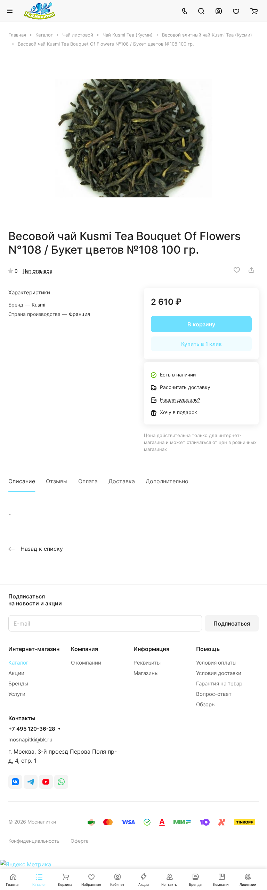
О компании (86, 662)
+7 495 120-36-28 (31, 729)
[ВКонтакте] (15, 782)
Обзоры (206, 704)
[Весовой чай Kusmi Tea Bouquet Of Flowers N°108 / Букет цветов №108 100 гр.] (133, 138)
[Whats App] (61, 782)
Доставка (121, 481)
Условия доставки (218, 673)
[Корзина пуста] (254, 10)
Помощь (208, 648)
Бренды (18, 683)
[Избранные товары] (236, 10)
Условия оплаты (216, 662)
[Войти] (219, 10)
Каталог (18, 662)
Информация (151, 648)
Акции (16, 673)
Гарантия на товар (219, 683)
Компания (84, 648)
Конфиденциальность (33, 841)
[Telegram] (31, 782)
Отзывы (56, 481)
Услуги (16, 694)
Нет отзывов (37, 271)
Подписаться (231, 623)
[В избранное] (236, 270)
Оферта (80, 841)
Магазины (146, 673)
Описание (21, 481)
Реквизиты (147, 662)
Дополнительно (167, 481)
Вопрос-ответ (214, 694)
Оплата (88, 481)
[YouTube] (46, 782)
